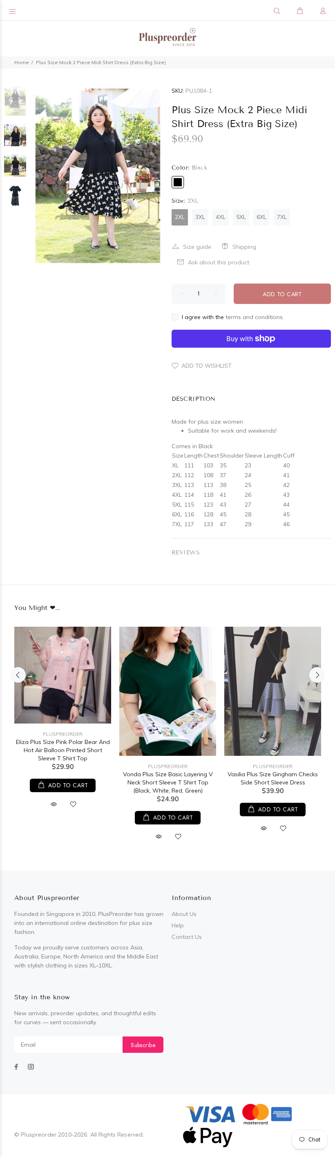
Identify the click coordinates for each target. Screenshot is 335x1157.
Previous (18, 675)
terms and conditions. (255, 317)
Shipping (244, 246)
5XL (241, 217)
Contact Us (187, 936)
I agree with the (233, 317)
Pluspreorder (63, 734)
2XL (180, 217)
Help (178, 925)
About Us (184, 914)
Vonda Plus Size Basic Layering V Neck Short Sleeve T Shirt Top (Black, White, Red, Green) (168, 782)
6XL (261, 217)
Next (317, 675)
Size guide (197, 246)
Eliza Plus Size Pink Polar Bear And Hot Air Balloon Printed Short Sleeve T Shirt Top (63, 750)
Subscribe (143, 1045)
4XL (221, 217)
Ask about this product (218, 262)
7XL (282, 217)
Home (21, 62)
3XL (200, 217)
